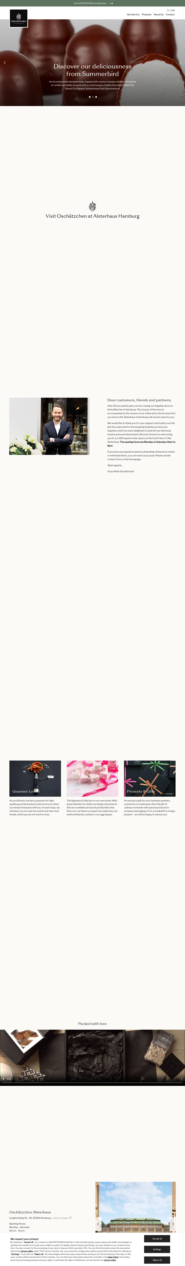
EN (173, 10)
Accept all (157, 1238)
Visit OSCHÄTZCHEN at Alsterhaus (90, 3)
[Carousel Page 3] (96, 97)
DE (168, 10)
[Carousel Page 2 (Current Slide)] (93, 97)
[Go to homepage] (18, 18)
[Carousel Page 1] (90, 97)
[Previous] (4, 63)
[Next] (180, 63)
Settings (157, 1249)
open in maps (61, 1218)
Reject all (157, 1260)
